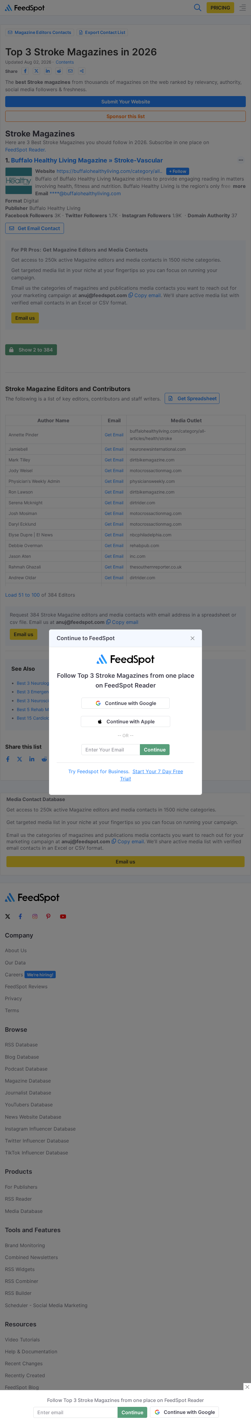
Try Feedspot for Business (98, 771)
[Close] (192, 638)
